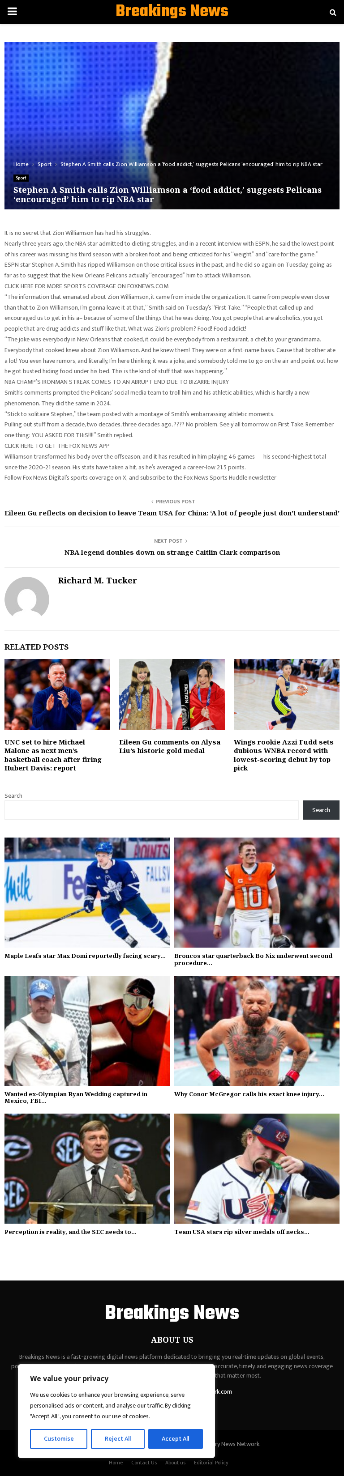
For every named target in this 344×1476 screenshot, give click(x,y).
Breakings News (172, 12)
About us (175, 1463)
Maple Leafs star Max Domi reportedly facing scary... (85, 956)
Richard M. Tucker (97, 580)
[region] (116, 1411)
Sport (21, 178)
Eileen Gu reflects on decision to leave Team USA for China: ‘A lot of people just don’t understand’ (172, 512)
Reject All (118, 1438)
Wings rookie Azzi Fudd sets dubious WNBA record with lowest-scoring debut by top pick (284, 755)
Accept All (175, 1438)
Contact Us (144, 1463)
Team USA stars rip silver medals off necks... (242, 1232)
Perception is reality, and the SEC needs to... (70, 1232)
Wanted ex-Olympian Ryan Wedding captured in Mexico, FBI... (75, 1097)
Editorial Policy (211, 1463)
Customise (59, 1438)
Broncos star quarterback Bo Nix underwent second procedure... (253, 959)
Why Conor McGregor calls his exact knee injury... (249, 1094)
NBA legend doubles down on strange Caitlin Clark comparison (172, 552)
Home (116, 1463)
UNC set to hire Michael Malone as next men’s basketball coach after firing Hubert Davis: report (53, 755)
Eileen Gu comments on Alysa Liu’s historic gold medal (169, 746)
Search (13, 796)
